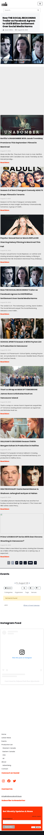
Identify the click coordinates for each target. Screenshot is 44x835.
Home (4, 734)
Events (4, 741)
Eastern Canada (9, 751)
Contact (5, 769)
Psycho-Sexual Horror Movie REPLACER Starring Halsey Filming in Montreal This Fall (21, 224)
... (25, 563)
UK (4, 758)
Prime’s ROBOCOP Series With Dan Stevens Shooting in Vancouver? (21, 523)
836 (30, 563)
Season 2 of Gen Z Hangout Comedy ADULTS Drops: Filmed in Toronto (21, 177)
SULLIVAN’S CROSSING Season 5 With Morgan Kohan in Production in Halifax (21, 428)
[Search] (38, 10)
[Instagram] (3, 781)
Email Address (8, 819)
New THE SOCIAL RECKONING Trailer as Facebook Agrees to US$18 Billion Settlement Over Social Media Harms (19, 22)
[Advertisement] (22, 88)
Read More (4, 162)
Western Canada (9, 748)
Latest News (6, 738)
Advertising (7, 765)
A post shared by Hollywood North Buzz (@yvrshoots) (22, 681)
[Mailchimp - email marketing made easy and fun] (36, 827)
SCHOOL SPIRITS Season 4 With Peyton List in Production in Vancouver (21, 328)
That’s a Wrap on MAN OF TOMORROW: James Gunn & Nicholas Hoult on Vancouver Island (21, 376)
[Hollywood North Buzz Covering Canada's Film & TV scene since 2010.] (4, 3)
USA (4, 755)
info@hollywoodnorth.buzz (12, 796)
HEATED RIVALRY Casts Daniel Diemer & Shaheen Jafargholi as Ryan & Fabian (21, 476)
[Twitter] (14, 781)
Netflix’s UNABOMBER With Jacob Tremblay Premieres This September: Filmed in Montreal (21, 125)
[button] (19, 61)
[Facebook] (9, 781)
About (4, 762)
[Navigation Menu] (40, 3)
